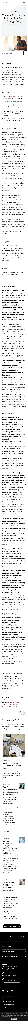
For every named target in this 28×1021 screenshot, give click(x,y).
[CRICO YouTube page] (12, 991)
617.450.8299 (12, 975)
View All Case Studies (11, 926)
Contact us (11, 980)
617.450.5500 (12, 973)
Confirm (14, 1018)
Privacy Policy (5, 1007)
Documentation (7, 706)
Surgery (15, 706)
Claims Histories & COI (8, 996)
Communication (13, 704)
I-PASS (10, 105)
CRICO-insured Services (8, 1001)
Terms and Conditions (8, 1004)
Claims (4, 704)
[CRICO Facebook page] (3, 991)
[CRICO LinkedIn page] (7, 991)
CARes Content (15, 702)
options (13, 96)
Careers (4, 998)
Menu (20, 2)
